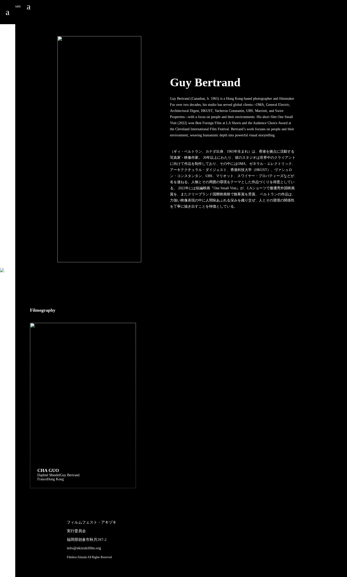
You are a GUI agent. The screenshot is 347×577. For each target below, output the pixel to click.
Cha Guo (48, 470)
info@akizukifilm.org (84, 548)
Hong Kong (55, 479)
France (42, 479)
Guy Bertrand (70, 475)
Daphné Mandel (48, 475)
